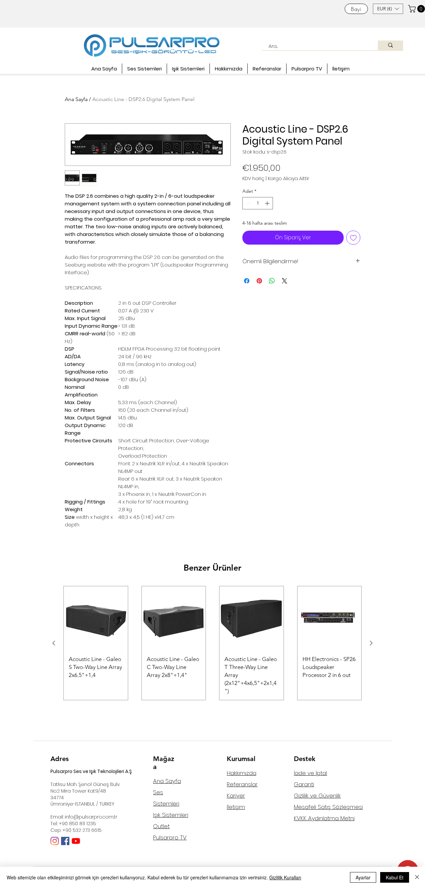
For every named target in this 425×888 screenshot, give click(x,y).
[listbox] (388, 9)
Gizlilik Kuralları (285, 877)
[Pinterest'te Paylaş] (259, 281)
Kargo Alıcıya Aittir (288, 178)
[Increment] (268, 203)
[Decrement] (247, 203)
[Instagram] (54, 841)
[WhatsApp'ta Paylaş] (272, 281)
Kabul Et (394, 877)
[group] (212, 643)
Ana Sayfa (76, 99)
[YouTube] (76, 841)
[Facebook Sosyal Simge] (65, 841)
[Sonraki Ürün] (371, 643)
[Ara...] (390, 45)
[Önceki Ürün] (54, 643)
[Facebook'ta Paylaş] (247, 281)
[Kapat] (417, 877)
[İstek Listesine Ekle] (353, 238)
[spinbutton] (258, 203)
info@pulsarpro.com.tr (91, 817)
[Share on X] (285, 281)
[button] (388, 9)
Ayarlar (363, 877)
